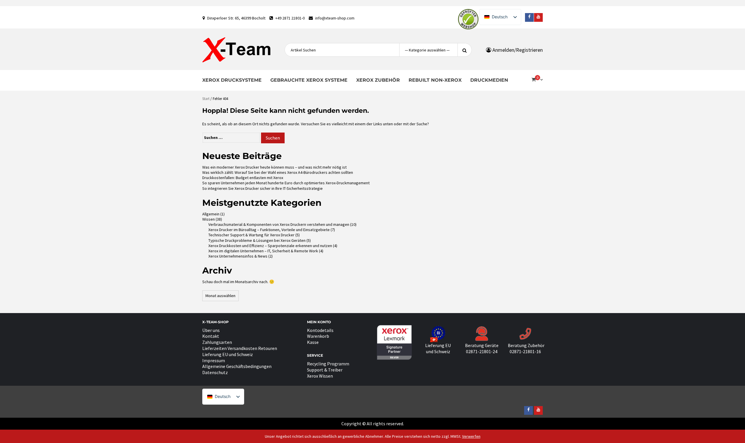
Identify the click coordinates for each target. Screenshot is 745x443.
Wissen (208, 219)
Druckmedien (489, 80)
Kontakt (210, 336)
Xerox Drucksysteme (232, 80)
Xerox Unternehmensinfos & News (237, 256)
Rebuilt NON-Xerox (435, 80)
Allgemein (210, 214)
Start (206, 98)
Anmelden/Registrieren (517, 50)
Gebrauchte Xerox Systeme (308, 80)
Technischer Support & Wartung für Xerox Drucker (251, 234)
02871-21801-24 (481, 351)
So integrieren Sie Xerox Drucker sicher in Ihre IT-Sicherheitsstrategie (262, 188)
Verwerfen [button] (471, 436)
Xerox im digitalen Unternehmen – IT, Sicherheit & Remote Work (263, 250)
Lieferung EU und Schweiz (227, 354)
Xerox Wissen (320, 376)
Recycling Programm (328, 364)
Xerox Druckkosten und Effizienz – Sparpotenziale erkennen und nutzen (270, 245)
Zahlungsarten (217, 342)
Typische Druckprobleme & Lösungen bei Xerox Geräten (257, 240)
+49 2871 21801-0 (290, 18)
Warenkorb (318, 336)
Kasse (313, 342)
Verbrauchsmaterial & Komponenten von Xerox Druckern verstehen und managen (278, 224)
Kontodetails (320, 330)
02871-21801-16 (525, 351)
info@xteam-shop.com (334, 18)
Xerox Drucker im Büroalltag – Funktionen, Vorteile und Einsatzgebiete (269, 229)
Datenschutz (215, 372)
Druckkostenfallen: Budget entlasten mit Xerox (242, 177)
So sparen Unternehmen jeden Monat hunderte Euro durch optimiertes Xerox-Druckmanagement (286, 182)
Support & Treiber (325, 370)
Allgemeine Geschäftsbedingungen (237, 366)
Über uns (211, 330)
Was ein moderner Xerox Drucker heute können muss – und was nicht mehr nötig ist (274, 167)
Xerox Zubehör (378, 80)
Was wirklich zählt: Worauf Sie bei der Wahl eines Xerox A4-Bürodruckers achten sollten (277, 172)
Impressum (213, 360)
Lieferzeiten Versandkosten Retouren (239, 348)
